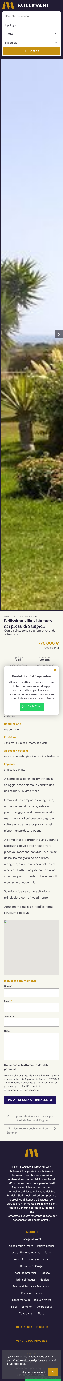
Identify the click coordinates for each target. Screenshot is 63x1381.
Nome (7, 986)
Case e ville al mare (26, 616)
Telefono (9, 1015)
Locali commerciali (25, 1273)
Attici (46, 1259)
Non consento (31, 1089)
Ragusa (45, 1273)
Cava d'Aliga (26, 1313)
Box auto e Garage (31, 1266)
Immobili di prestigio (26, 1259)
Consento (12, 1089)
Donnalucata (44, 1306)
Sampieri (27, 1306)
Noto (41, 1313)
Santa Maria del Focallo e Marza (31, 1300)
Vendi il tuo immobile (31, 1340)
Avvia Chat (34, 706)
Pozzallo (26, 1293)
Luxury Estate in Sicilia (31, 1327)
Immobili (8, 616)
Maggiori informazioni (33, 1372)
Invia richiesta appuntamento (30, 1100)
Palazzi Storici (45, 1246)
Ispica (38, 1293)
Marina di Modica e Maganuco (31, 1286)
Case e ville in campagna (25, 1252)
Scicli (14, 1306)
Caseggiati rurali (32, 1239)
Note (7, 1030)
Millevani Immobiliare (32, 1153)
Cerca (34, 51)
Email (7, 1001)
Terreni (49, 1252)
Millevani (25, 5)
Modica (44, 1279)
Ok (53, 1372)
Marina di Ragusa (25, 1279)
